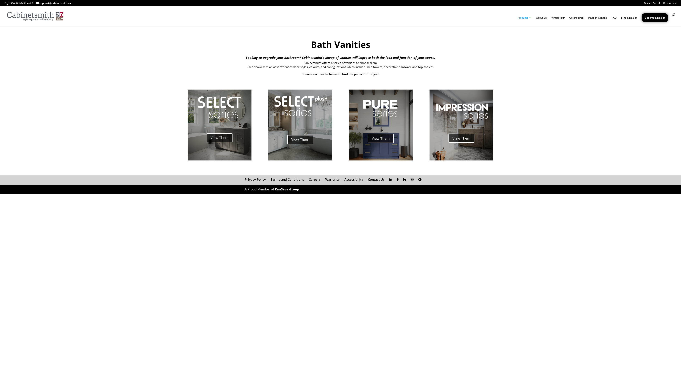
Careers (314, 179)
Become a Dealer (655, 17)
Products (523, 17)
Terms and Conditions (287, 179)
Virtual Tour (558, 17)
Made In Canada (597, 17)
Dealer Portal (652, 3)
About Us (541, 17)
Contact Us (376, 179)
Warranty (332, 179)
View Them (220, 137)
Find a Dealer (629, 17)
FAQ (614, 17)
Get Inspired (576, 17)
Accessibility (353, 179)
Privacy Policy (255, 179)
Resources (669, 3)
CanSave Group (287, 189)
